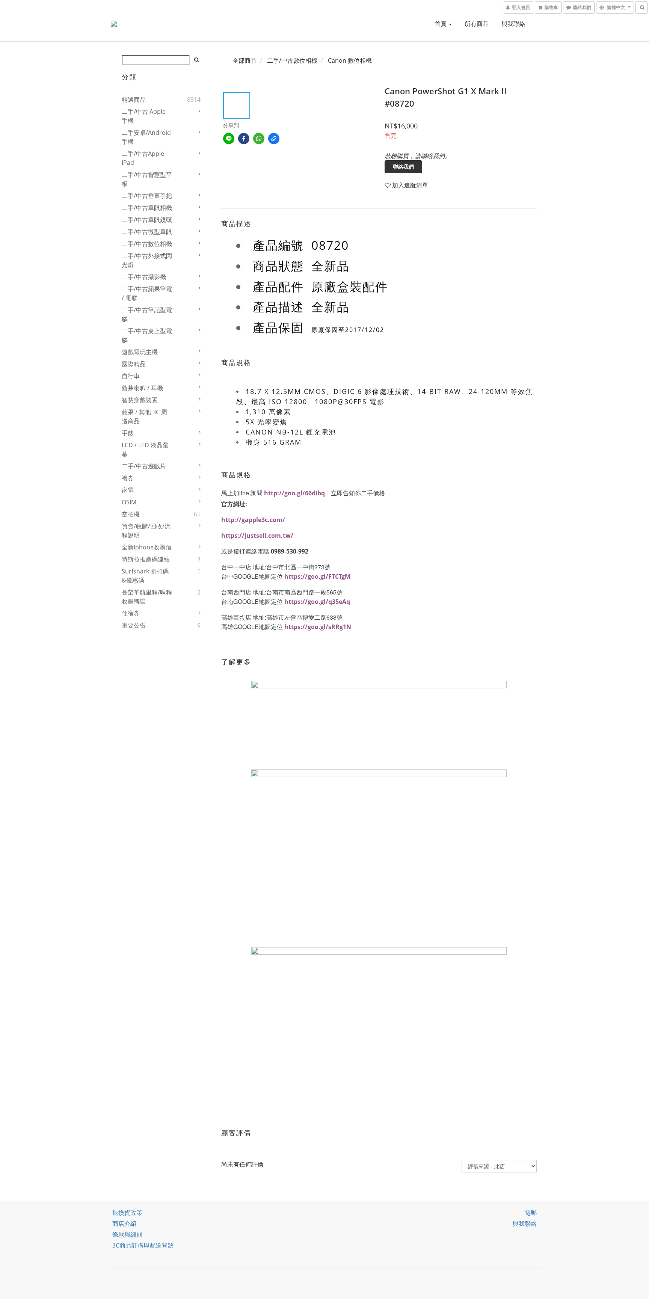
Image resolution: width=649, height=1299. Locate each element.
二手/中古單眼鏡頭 (147, 220)
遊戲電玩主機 (140, 352)
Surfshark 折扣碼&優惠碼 (145, 575)
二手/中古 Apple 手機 (144, 116)
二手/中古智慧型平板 (147, 179)
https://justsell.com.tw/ (257, 535)
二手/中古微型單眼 (147, 232)
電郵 (531, 1212)
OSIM (129, 502)
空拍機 (131, 514)
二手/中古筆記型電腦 (147, 314)
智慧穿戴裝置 (140, 400)
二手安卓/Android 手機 (146, 137)
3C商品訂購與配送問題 (143, 1245)
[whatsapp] (258, 138)
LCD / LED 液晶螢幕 (145, 449)
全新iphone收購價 (147, 547)
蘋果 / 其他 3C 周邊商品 (144, 416)
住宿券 (131, 613)
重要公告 (134, 625)
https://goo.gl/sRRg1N (317, 627)
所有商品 (477, 24)
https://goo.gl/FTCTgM (317, 576)
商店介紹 (124, 1223)
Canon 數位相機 (350, 60)
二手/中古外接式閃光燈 (147, 260)
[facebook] (243, 138)
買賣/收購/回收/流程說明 (146, 530)
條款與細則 (127, 1234)
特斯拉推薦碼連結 (146, 559)
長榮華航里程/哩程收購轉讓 (147, 596)
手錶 (128, 433)
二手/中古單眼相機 (147, 208)
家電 (128, 490)
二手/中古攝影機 (144, 277)
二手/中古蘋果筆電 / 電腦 (147, 293)
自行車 (131, 376)
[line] (228, 138)
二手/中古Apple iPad (143, 158)
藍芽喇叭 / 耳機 (142, 388)
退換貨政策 (127, 1212)
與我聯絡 (513, 24)
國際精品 (134, 364)
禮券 (128, 478)
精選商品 (134, 99)
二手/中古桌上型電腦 (147, 335)
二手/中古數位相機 (147, 244)
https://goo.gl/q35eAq (317, 601)
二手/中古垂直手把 (147, 196)
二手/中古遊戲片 (144, 466)
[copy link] (273, 138)
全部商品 (244, 60)
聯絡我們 (403, 166)
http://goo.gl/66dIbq (294, 493)
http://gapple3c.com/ (253, 520)
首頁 (441, 24)
